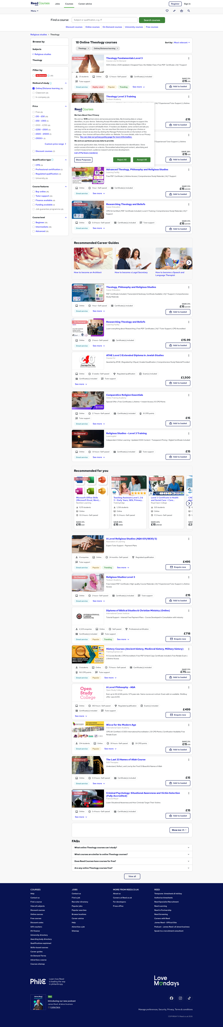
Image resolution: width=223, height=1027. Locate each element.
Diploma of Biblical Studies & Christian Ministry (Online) (138, 610)
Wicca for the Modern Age (121, 724)
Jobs (57, 3)
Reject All (121, 159)
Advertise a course (38, 960)
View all (132, 876)
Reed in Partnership (162, 910)
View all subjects (37, 906)
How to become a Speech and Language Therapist (170, 274)
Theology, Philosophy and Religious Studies (131, 287)
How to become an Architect (88, 272)
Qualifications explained (40, 943)
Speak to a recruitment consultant (168, 931)
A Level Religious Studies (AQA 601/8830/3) (131, 538)
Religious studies (38, 34)
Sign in (187, 3)
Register (175, 3)
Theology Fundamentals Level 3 (124, 58)
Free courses (152, 27)
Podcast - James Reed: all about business (172, 927)
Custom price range (54, 144)
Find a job (76, 898)
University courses (134, 27)
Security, (163, 1009)
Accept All (142, 159)
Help (32, 893)
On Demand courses (112, 27)
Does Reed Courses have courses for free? (95, 861)
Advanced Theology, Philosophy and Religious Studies (137, 169)
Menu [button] (33, 11)
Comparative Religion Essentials (124, 394)
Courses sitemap (37, 964)
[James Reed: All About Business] (38, 1002)
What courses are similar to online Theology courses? (101, 854)
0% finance (35, 931)
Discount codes (36, 922)
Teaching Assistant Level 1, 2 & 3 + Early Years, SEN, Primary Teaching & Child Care (128, 498)
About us (117, 893)
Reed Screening (161, 914)
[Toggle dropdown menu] (189, 58)
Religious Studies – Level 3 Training (126, 433)
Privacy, (171, 1009)
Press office (118, 906)
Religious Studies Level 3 (120, 577)
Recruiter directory (80, 902)
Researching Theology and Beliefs (125, 204)
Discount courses (74, 27)
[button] (189, 263)
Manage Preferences (148, 1009)
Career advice (85, 3)
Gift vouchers (36, 927)
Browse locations (79, 914)
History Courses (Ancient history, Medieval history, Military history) (145, 648)
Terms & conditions (184, 1009)
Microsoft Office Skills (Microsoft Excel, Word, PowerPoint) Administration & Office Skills (90, 498)
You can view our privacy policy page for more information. (106, 137)
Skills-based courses (39, 947)
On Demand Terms (38, 956)
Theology (82, 48)
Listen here (55, 1007)
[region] (112, 135)
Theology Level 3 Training (121, 96)
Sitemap (75, 931)
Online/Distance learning (104, 48)
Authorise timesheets (163, 898)
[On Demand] (88, 65)
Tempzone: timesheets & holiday (168, 893)
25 (178, 830)
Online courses (92, 27)
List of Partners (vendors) (86, 153)
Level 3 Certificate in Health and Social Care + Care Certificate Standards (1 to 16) (165, 498)
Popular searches (79, 910)
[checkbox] (42, 54)
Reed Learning (160, 906)
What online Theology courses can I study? (95, 847)
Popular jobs (77, 906)
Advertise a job (78, 927)
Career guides (36, 951)
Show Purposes (83, 159)
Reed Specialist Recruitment (166, 902)
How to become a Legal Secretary (131, 272)
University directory (39, 935)
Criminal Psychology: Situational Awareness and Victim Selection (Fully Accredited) (143, 794)
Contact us (35, 898)
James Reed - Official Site (165, 922)
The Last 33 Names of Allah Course (126, 759)
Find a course (60, 20)
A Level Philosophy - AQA (120, 687)
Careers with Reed (162, 918)
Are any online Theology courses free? (93, 868)
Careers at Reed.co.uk (122, 898)
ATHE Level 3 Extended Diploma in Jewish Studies (135, 355)
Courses (69, 3)
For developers (119, 902)
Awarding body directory (41, 939)
